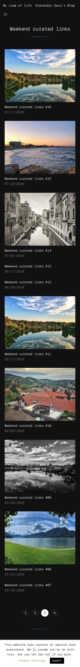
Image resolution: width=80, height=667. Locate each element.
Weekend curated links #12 (28, 282)
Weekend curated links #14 (28, 250)
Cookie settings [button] (32, 660)
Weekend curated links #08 (28, 569)
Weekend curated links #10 (28, 426)
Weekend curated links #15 (28, 179)
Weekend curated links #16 (28, 107)
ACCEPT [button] (57, 660)
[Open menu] (5, 14)
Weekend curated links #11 (28, 354)
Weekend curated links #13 (28, 266)
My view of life (17, 5)
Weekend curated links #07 (28, 585)
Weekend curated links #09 (28, 497)
